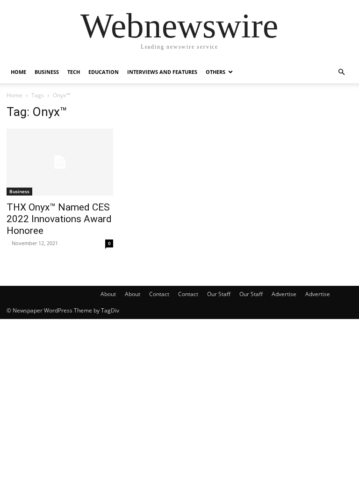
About (108, 294)
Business (47, 71)
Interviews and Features (162, 71)
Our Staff (218, 294)
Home (18, 71)
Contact (159, 294)
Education (103, 71)
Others (215, 71)
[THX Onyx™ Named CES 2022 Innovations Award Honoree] (60, 162)
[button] (341, 72)
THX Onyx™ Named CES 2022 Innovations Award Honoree (59, 219)
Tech (73, 71)
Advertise (284, 294)
